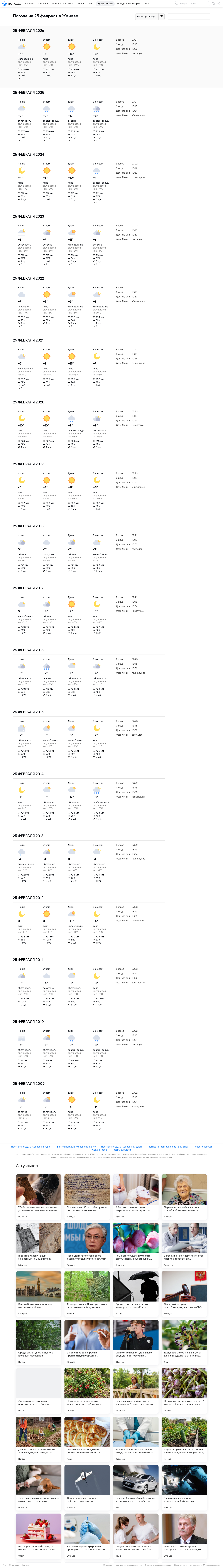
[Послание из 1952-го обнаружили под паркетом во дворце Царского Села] (87, 1197)
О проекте (107, 1565)
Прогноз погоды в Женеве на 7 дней (121, 1146)
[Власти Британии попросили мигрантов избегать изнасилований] (38, 1294)
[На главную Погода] (14, 3)
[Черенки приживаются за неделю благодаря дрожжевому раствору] (184, 1439)
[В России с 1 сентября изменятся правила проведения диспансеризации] (184, 1245)
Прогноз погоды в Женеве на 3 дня (30, 1146)
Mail (5, 1565)
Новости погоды (203, 1146)
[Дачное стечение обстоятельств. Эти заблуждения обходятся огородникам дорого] (38, 1439)
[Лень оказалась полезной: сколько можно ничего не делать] (38, 1488)
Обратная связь (180, 1565)
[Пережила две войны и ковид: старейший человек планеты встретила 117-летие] (184, 1197)
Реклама (25, 1565)
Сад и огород (99, 1149)
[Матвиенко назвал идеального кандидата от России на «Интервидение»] (136, 1342)
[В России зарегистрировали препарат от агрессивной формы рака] (87, 1536)
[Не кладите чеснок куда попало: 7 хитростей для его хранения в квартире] (184, 1391)
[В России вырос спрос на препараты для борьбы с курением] (87, 1342)
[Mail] (4, 3)
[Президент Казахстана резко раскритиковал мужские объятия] (87, 1245)
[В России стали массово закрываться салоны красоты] (136, 1197)
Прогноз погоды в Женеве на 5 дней (76, 1146)
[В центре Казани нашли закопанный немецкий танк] (38, 1245)
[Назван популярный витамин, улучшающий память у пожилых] (136, 1391)
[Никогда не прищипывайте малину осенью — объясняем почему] (87, 1391)
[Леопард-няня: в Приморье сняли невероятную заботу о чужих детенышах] (87, 1294)
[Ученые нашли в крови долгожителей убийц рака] (184, 1488)
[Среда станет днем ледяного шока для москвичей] (38, 1342)
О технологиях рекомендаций (158, 1565)
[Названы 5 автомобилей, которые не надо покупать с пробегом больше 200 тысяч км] (136, 1488)
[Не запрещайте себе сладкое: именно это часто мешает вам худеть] (38, 1536)
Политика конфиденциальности (128, 1565)
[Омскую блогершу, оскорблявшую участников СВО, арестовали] (184, 1294)
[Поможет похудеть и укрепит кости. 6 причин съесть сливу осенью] (136, 1245)
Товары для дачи (121, 1149)
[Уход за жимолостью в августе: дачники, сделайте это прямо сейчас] (184, 1342)
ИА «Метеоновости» (211, 1565)
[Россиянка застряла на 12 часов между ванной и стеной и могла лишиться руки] (136, 1439)
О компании (14, 1565)
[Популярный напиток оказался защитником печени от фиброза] (136, 1536)
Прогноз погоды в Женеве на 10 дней (167, 1146)
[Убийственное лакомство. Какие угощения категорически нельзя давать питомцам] (38, 1197)
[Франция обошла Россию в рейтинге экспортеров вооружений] (87, 1488)
